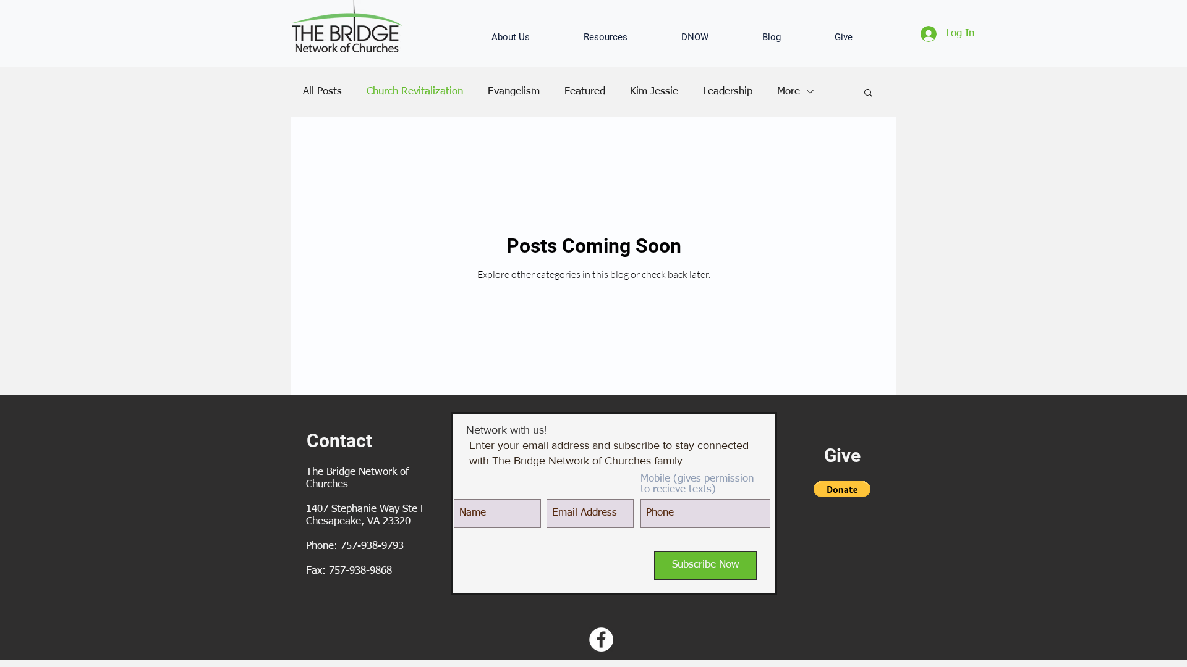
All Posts (322, 91)
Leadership (727, 91)
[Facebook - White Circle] (601, 639)
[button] (528, 37)
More (788, 91)
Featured (584, 91)
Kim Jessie (654, 91)
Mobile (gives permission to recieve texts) (697, 484)
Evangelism (514, 91)
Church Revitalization (415, 91)
